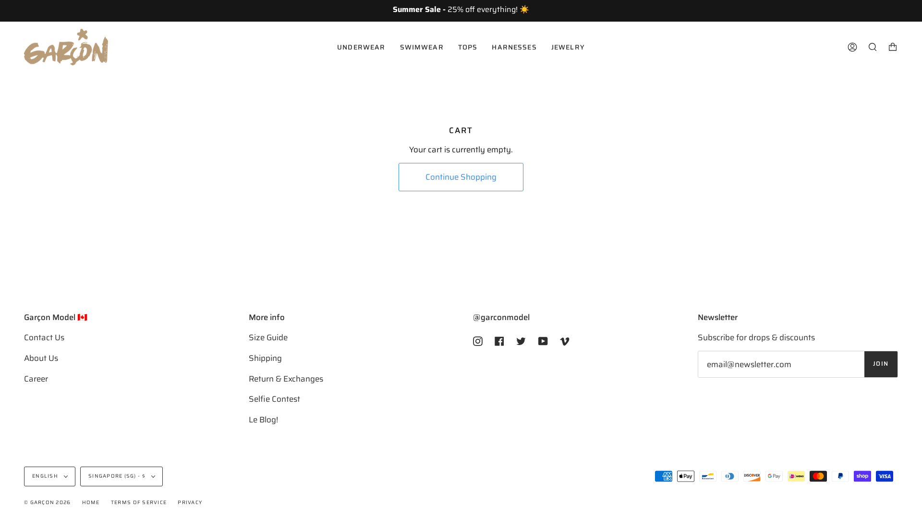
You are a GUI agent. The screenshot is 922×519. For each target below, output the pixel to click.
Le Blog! (263, 419)
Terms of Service (139, 502)
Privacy (190, 502)
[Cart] (893, 47)
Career (36, 378)
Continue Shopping (461, 177)
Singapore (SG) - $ (117, 476)
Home (91, 502)
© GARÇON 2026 (47, 502)
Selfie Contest (274, 399)
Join (881, 364)
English (46, 476)
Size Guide (268, 337)
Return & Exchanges (286, 378)
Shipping (265, 358)
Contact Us (44, 337)
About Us (41, 358)
